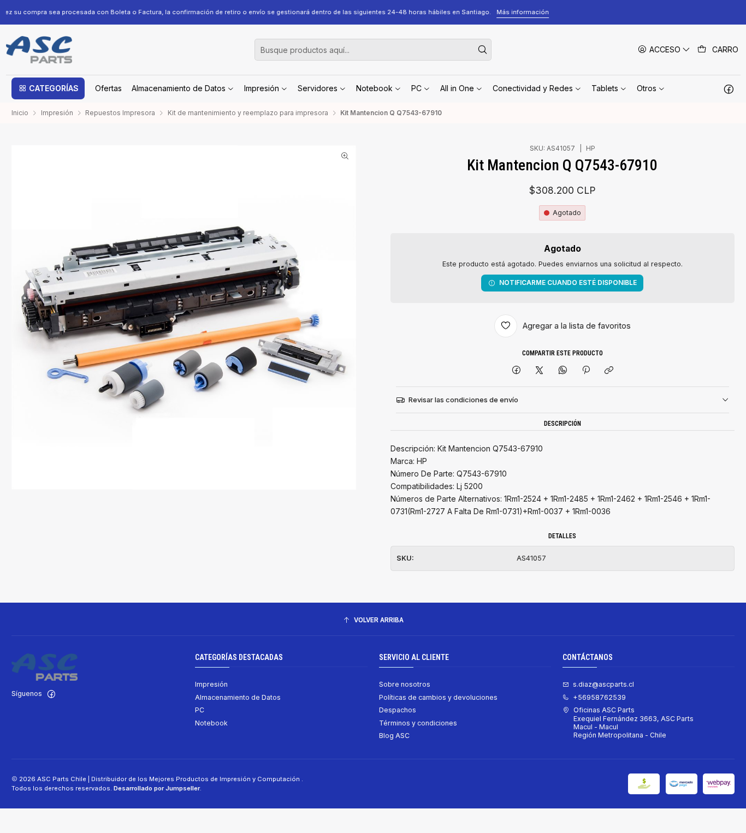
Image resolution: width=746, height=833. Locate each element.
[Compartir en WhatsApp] (563, 370)
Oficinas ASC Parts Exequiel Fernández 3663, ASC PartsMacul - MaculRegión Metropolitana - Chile (633, 722)
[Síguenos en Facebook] (729, 88)
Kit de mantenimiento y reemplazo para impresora (248, 113)
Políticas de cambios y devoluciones (438, 697)
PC (199, 710)
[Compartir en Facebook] (516, 370)
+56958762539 (599, 697)
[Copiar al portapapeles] (609, 370)
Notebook (211, 723)
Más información (660, 12)
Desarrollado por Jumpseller (157, 788)
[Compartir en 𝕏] (539, 370)
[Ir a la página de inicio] (39, 49)
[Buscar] (482, 50)
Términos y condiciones (418, 723)
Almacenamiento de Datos (238, 697)
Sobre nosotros (404, 684)
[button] (48, 88)
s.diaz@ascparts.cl (603, 684)
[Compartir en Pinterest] (586, 370)
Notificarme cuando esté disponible (568, 282)
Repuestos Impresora (120, 113)
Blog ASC (394, 735)
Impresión (57, 113)
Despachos (397, 710)
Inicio (19, 113)
